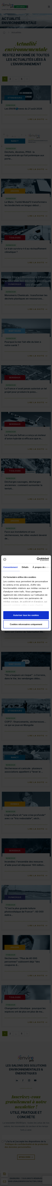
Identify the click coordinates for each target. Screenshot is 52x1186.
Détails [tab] (25, 567)
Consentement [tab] (10, 567)
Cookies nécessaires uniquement (26, 624)
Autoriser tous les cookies (26, 615)
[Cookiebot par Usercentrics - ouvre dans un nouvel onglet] (37, 559)
